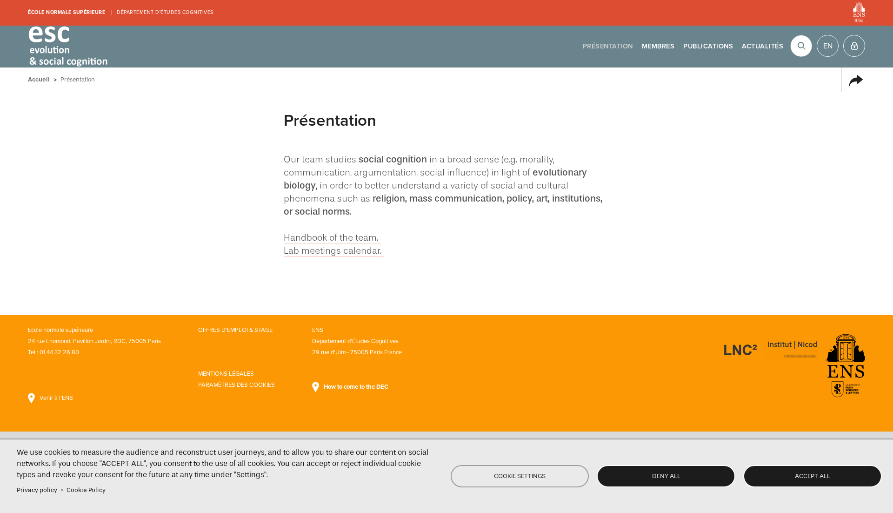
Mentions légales (226, 374)
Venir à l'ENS (56, 398)
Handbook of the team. (332, 237)
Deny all (666, 476)
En (828, 46)
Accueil (39, 79)
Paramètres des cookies (236, 385)
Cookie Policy (86, 490)
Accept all (812, 476)
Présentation (608, 46)
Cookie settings (520, 476)
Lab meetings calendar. (334, 250)
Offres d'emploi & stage (235, 330)
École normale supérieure (66, 12)
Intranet (854, 46)
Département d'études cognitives (165, 12)
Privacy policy (37, 490)
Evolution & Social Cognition (67, 47)
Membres (658, 46)
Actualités (762, 46)
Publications (708, 46)
